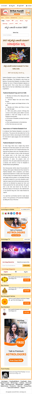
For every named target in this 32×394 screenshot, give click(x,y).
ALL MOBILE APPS (25, 209)
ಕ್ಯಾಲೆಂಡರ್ (20, 5)
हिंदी (16, 271)
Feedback (27, 384)
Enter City (15, 32)
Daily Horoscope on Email (23, 262)
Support (23, 387)
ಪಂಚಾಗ (4, 5)
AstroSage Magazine (8, 269)
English (6, 271)
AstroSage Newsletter (8, 262)
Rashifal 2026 (19, 384)
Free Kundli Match (14, 381)
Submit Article (4, 386)
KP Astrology (14, 383)
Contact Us (13, 386)
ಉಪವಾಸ (7, 17)
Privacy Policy (27, 386)
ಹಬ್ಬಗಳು (12, 5)
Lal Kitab (21, 383)
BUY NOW (26, 280)
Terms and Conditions (13, 387)
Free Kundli (24, 381)
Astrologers (4, 381)
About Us (20, 386)
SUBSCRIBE (27, 239)
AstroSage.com (22, 392)
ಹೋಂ (2, 17)
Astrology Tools (10, 384)
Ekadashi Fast (14, 17)
